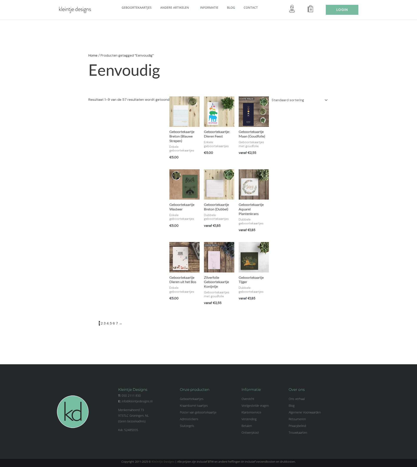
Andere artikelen (174, 7)
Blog (231, 7)
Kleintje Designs (163, 462)
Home (93, 55)
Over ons (297, 389)
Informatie (209, 7)
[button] (190, 7)
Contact (251, 7)
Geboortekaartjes (137, 7)
